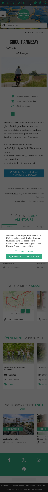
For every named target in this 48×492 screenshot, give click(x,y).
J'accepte (34, 256)
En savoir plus (25, 251)
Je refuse (16, 256)
